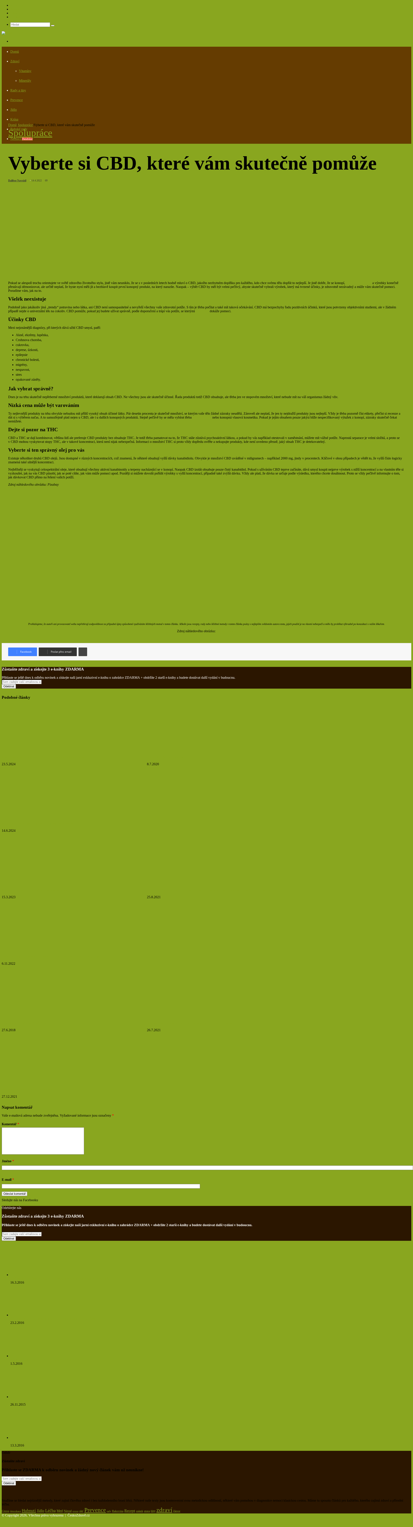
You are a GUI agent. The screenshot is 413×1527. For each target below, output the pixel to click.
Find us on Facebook (16, 1204)
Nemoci (21, 139)
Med (60, 1511)
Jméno (8, 1161)
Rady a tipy (18, 90)
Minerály (25, 80)
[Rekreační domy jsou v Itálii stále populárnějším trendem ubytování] (189, 1016)
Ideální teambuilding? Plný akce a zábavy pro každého (37, 823)
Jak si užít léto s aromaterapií (166, 757)
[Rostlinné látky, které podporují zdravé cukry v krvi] (31, 1356)
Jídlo (13, 109)
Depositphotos (226, 631)
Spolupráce (18, 5)
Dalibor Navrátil (17, 180)
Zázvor (176, 1511)
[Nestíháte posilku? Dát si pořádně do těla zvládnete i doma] (44, 883)
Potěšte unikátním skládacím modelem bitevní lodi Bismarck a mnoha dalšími (53, 956)
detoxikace (15, 1511)
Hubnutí (29, 1510)
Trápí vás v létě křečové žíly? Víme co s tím (30, 1023)
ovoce (75, 1511)
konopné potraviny (358, 283)
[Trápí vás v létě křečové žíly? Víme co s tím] (37, 1016)
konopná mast (202, 417)
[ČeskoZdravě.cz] (14, 33)
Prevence (16, 100)
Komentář (10, 1124)
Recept (129, 1510)
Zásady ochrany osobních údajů (32, 13)
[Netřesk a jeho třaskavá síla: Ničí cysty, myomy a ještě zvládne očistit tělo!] (34, 1275)
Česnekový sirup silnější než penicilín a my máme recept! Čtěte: (53, 1319)
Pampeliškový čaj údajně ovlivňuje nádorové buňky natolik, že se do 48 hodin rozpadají (70, 1441)
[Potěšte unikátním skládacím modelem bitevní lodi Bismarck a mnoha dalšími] (44, 949)
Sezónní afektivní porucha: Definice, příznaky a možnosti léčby (43, 757)
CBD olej (202, 311)
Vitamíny (25, 71)
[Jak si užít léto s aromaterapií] (189, 750)
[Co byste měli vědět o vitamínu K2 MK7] (44, 1082)
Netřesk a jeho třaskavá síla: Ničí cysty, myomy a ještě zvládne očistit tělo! (60, 1278)
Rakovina (117, 1511)
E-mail (8, 1179)
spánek (139, 1511)
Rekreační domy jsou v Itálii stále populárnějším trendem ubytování (191, 1023)
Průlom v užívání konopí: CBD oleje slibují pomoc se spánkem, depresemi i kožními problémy (208, 890)
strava (147, 1511)
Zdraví (14, 61)
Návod (68, 1511)
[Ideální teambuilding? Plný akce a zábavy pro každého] (44, 816)
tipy (153, 1511)
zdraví (164, 1509)
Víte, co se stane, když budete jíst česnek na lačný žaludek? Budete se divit (61, 1400)
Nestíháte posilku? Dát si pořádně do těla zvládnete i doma (40, 890)
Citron (5, 1511)
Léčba (50, 1510)
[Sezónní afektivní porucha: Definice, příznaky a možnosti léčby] (44, 750)
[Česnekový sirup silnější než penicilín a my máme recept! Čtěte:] (34, 1315)
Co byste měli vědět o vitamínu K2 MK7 (28, 1089)
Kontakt (15, 17)
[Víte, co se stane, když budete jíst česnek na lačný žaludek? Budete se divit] (34, 1397)
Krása (14, 119)
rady (109, 1511)
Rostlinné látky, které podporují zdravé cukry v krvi (45, 1360)
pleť (81, 1511)
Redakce (16, 9)
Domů (14, 51)
